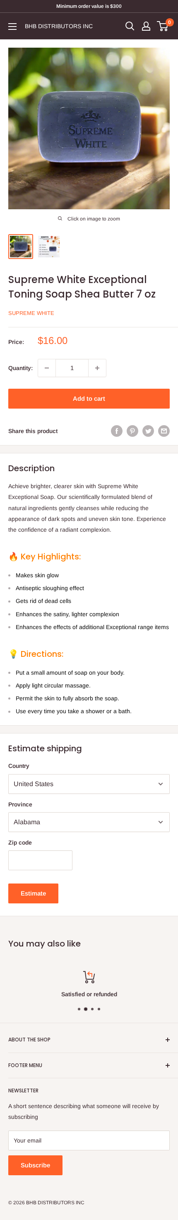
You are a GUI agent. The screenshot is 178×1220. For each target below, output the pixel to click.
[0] (163, 26)
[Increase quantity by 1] (97, 368)
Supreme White (31, 313)
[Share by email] (164, 431)
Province (20, 804)
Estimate (33, 893)
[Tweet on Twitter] (148, 431)
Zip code (20, 842)
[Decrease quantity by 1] (46, 368)
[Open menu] (12, 26)
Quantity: (20, 368)
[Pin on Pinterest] (132, 431)
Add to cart (89, 398)
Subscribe (35, 1165)
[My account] (146, 26)
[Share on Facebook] (117, 431)
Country (18, 765)
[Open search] (130, 26)
